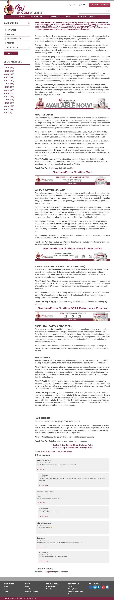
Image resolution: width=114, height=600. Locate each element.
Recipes (10, 43)
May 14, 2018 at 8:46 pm (45, 476)
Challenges (54, 17)
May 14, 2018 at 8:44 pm (45, 510)
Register (49, 589)
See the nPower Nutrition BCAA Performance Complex (72, 308)
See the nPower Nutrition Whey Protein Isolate (72, 248)
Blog (45, 452)
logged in (49, 572)
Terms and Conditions (75, 591)
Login (83, 5)
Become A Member (100, 5)
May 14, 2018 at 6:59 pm (43, 540)
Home (6, 586)
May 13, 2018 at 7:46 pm (43, 494)
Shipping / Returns (31, 591)
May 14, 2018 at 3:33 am (43, 525)
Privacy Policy (73, 589)
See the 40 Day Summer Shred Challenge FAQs (73, 448)
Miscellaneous (14, 38)
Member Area (50, 586)
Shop (68, 17)
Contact (70, 586)
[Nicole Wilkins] (28, 13)
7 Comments (66, 452)
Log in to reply (41, 469)
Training (11, 34)
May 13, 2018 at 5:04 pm (43, 462)
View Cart (28, 589)
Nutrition (11, 30)
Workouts (12, 47)
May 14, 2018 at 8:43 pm (45, 554)
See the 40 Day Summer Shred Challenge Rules (73, 445)
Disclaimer (71, 594)
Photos (6, 591)
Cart (74, 5)
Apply (11, 53)
